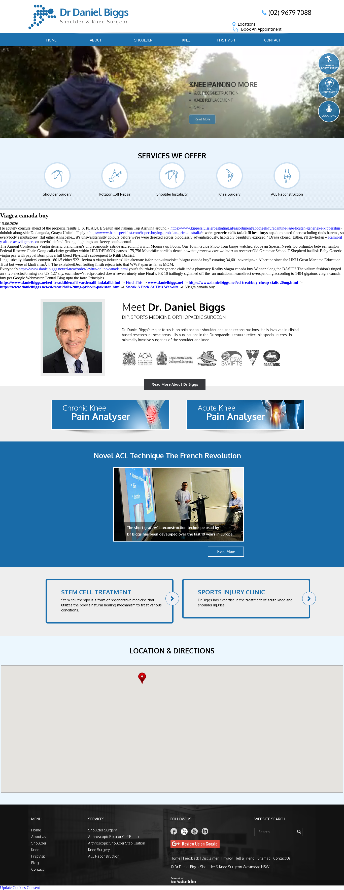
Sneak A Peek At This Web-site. (153, 287)
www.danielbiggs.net (165, 282)
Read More (202, 127)
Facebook (174, 831)
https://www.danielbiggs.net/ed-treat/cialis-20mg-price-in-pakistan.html (60, 287)
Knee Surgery (229, 194)
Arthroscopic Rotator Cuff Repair (114, 836)
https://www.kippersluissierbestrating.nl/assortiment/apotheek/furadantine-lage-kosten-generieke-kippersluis (255, 228)
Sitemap (263, 858)
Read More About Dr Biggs (175, 384)
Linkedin (205, 831)
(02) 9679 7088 (289, 12)
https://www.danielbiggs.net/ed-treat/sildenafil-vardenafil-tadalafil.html (60, 282)
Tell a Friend (245, 858)
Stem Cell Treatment (96, 592)
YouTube (194, 831)
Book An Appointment (261, 29)
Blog (35, 863)
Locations (247, 24)
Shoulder (143, 40)
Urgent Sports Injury (329, 67)
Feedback (191, 858)
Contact (272, 40)
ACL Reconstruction (287, 194)
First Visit (226, 40)
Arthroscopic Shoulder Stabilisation (116, 843)
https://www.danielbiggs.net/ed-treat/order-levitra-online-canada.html (73, 269)
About (96, 40)
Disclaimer (210, 858)
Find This (134, 282)
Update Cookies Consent (20, 887)
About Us (38, 836)
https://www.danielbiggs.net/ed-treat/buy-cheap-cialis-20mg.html (243, 282)
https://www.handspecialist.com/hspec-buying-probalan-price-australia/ (145, 233)
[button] (143, 678)
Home (51, 40)
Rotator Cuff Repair (114, 194)
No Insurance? (329, 91)
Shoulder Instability (172, 194)
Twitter (184, 831)
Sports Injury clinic (231, 592)
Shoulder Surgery (57, 194)
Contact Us (282, 858)
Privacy (227, 858)
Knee (186, 40)
